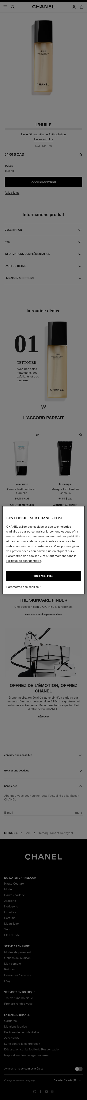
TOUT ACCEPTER (43, 575)
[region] (43, 550)
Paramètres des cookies (22, 586)
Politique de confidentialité (23, 560)
